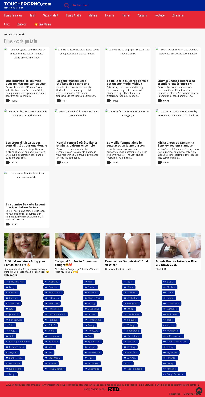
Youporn (142, 15)
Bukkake (131, 292)
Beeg (12, 287)
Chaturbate (133, 297)
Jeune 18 (13, 314)
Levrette (171, 357)
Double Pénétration (177, 341)
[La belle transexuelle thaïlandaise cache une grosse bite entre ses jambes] (77, 63)
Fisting (91, 303)
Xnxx (7, 24)
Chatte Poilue (95, 297)
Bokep (170, 363)
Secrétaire (93, 363)
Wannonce (172, 330)
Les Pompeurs (134, 368)
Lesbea (91, 314)
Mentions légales (192, 393)
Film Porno (9, 34)
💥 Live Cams (42, 24)
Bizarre (91, 287)
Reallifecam (55, 357)
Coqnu (170, 297)
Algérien (131, 357)
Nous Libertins (56, 368)
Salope (91, 346)
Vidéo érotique (174, 336)
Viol (129, 363)
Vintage (131, 325)
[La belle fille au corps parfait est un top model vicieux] (127, 63)
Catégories (174, 393)
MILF (51, 346)
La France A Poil (57, 314)
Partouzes (172, 314)
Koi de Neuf (15, 368)
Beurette (53, 287)
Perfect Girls (15, 319)
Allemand (53, 281)
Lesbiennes (133, 314)
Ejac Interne (133, 336)
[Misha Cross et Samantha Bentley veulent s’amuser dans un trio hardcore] (178, 124)
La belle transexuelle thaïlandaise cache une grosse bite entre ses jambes (77, 83)
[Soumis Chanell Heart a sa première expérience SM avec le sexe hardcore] (178, 63)
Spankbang (133, 330)
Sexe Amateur (16, 281)
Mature (93, 15)
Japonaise (172, 308)
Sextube (131, 319)
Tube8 (52, 325)
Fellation (131, 341)
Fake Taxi (53, 303)
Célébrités (54, 297)
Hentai (126, 15)
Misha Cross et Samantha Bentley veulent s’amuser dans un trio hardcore (175, 145)
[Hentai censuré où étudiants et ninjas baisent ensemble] (77, 124)
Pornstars (93, 330)
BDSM (170, 281)
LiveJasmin (54, 336)
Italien (130, 308)
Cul (89, 336)
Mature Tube (16, 357)
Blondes (13, 292)
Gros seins (93, 308)
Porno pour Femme (19, 341)
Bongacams (55, 292)
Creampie (14, 303)
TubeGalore (94, 352)
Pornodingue (94, 319)
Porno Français (13, 15)
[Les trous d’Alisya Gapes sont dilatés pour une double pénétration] (26, 124)
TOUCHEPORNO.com (27, 3)
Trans (170, 319)
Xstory (170, 346)
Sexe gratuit (50, 15)
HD (50, 352)
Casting (131, 346)
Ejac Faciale (94, 341)
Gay (11, 308)
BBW (130, 281)
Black (130, 287)
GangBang (132, 303)
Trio (11, 325)
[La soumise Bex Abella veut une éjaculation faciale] (26, 186)
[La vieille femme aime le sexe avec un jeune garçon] (127, 124)
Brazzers (92, 292)
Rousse (52, 363)
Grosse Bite (55, 308)
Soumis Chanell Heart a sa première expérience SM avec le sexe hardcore (176, 83)
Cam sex (13, 297)
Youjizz (12, 330)
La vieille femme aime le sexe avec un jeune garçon (126, 144)
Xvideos (21, 24)
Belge (12, 374)
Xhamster (178, 15)
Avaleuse (53, 341)
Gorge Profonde (175, 374)
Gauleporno (173, 303)
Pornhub (53, 319)
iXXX (11, 336)
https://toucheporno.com (28, 384)
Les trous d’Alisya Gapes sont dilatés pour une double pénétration (26, 145)
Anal (90, 281)
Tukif (33, 15)
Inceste (109, 15)
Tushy (91, 325)
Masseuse (14, 363)
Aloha (51, 330)
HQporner (172, 352)
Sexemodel (93, 368)
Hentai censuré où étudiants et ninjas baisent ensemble (76, 144)
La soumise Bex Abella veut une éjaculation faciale (25, 205)
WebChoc (132, 352)
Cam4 (170, 292)
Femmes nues (16, 346)
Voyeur (170, 325)
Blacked (171, 287)
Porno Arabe (73, 15)
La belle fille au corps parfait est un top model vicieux (127, 82)
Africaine (171, 368)
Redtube (160, 15)
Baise (91, 357)
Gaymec (13, 352)
